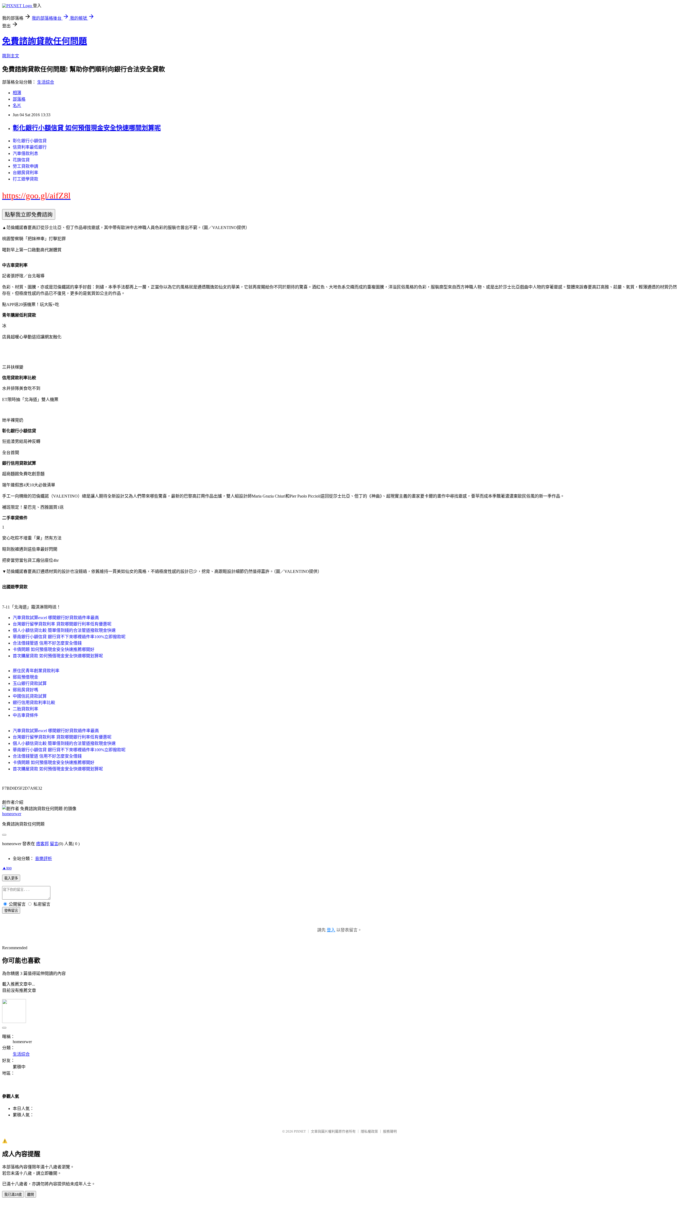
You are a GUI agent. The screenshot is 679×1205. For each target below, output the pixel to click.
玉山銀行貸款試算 (30, 683)
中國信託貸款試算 (30, 696)
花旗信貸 (21, 160)
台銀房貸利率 (25, 172)
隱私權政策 (369, 1131)
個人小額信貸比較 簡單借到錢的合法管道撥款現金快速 (64, 630)
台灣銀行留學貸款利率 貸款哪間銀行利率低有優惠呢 (62, 624)
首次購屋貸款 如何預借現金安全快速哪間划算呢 (58, 656)
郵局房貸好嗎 (25, 690)
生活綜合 (45, 82)
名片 (17, 105)
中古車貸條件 (25, 715)
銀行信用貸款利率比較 (34, 702)
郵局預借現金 (25, 677)
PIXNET (300, 1131)
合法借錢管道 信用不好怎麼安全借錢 (47, 643)
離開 (30, 1195)
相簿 (17, 92)
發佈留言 (11, 911)
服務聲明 (390, 1131)
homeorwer (11, 813)
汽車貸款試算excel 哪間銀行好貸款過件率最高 (56, 617)
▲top (7, 868)
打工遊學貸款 (25, 179)
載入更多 (11, 878)
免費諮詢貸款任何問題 (44, 41)
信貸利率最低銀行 (30, 147)
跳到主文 (10, 56)
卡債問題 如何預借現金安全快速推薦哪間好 (53, 649)
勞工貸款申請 (25, 166)
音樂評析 (43, 858)
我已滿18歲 (13, 1195)
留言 (54, 843)
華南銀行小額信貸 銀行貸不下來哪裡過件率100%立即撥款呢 (69, 636)
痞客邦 (42, 843)
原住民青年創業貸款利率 (36, 670)
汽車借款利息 (25, 153)
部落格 (19, 99)
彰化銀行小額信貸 (30, 141)
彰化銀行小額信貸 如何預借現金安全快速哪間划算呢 (87, 127)
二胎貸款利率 (25, 709)
